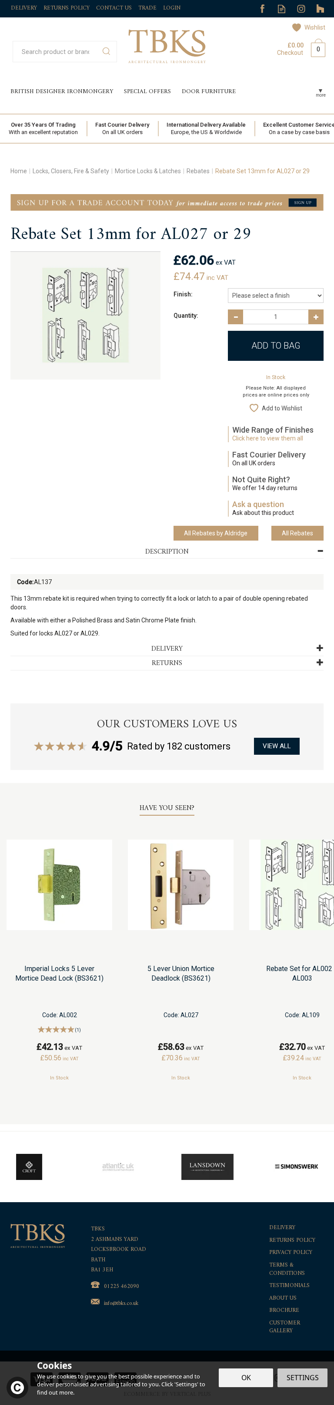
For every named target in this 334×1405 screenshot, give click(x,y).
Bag (315, 48)
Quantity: (186, 315)
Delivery (282, 1228)
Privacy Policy (290, 1253)
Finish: (183, 294)
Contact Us (114, 8)
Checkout (290, 52)
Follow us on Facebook (262, 8)
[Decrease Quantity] (235, 316)
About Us (283, 1298)
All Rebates (297, 533)
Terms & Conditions (287, 1269)
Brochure (284, 1311)
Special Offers (147, 91)
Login (171, 8)
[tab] (167, 552)
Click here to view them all (267, 438)
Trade (147, 8)
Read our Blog (281, 8)
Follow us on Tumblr (320, 8)
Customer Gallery (284, 1327)
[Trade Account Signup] (167, 201)
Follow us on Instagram (301, 8)
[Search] (106, 51)
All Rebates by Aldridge (215, 533)
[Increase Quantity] (316, 316)
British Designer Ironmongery (61, 91)
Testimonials (289, 1286)
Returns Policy (292, 1241)
